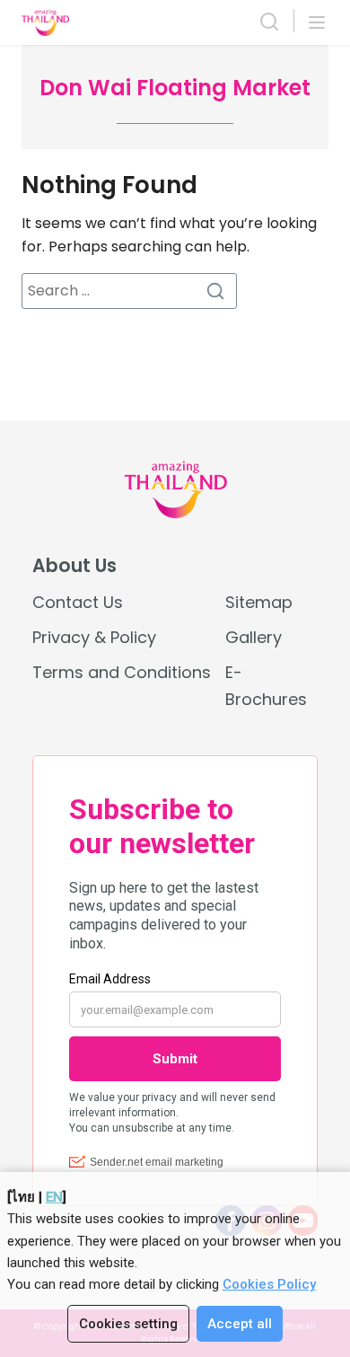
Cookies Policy (269, 1284)
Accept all (239, 1324)
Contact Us (77, 602)
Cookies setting (128, 1324)
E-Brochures (266, 685)
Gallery (253, 637)
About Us (74, 565)
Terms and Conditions (121, 672)
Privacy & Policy (94, 637)
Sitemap (259, 602)
